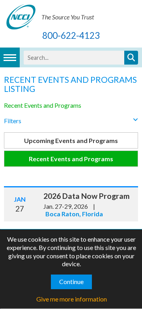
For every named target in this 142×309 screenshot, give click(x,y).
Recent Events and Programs (42, 105)
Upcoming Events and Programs (71, 140)
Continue (71, 281)
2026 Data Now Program (86, 195)
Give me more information (71, 299)
